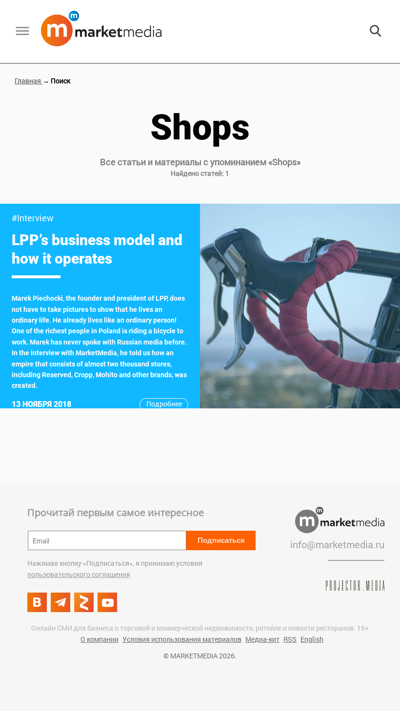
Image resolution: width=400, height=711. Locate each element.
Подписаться (221, 540)
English (311, 639)
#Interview (33, 218)
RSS (290, 639)
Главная (28, 80)
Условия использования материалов (181, 639)
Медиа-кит (262, 639)
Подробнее (164, 403)
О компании (99, 639)
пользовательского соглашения (78, 574)
